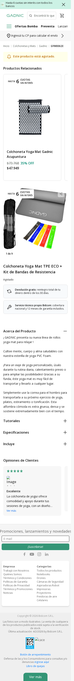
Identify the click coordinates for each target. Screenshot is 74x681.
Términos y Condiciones (17, 578)
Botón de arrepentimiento (35, 654)
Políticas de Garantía (15, 581)
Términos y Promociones (17, 589)
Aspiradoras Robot (48, 585)
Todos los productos (49, 570)
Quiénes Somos (12, 574)
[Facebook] (24, 554)
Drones (41, 578)
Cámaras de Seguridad (50, 581)
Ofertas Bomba (26, 26)
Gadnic (43, 46)
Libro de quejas (35, 666)
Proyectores (44, 593)
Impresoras (43, 589)
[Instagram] (39, 554)
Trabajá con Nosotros (16, 570)
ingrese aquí (42, 662)
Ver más (11, 510)
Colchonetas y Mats (24, 46)
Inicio (6, 46)
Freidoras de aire (47, 596)
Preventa (47, 26)
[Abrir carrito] (61, 15)
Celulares (42, 600)
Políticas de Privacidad (16, 585)
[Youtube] (31, 554)
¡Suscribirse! (35, 547)
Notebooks (43, 574)
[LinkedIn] (46, 554)
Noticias (8, 593)
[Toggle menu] (9, 26)
